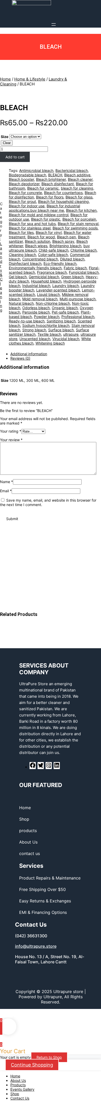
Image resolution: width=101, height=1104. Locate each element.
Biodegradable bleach (27, 175)
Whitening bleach (50, 343)
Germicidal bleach (44, 277)
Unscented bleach (34, 338)
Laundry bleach (65, 285)
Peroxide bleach (36, 312)
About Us (18, 1080)
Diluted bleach (72, 259)
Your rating (10, 431)
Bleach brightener (51, 179)
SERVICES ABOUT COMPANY (44, 669)
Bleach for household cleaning (63, 201)
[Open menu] (54, 24)
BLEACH (14, 107)
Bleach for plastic (45, 219)
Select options (46, 559)
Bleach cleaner (80, 179)
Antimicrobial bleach (36, 170)
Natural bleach (21, 303)
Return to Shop (49, 1057)
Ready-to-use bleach (27, 321)
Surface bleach (61, 330)
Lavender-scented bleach (58, 290)
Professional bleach (77, 316)
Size (4, 136)
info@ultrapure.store (35, 946)
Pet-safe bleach (65, 312)
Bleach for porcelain (79, 219)
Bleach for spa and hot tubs (32, 223)
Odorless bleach (36, 307)
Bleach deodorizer (24, 184)
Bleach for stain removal (78, 223)
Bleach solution (37, 241)
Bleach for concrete (25, 192)
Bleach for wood (41, 237)
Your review (11, 440)
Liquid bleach (48, 294)
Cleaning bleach (22, 254)
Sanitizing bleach (61, 321)
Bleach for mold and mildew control (38, 215)
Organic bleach (65, 307)
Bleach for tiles (21, 232)
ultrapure (70, 334)
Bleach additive (77, 175)
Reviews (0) (20, 358)
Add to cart (15, 157)
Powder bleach (46, 316)
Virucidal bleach (65, 338)
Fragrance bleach (52, 272)
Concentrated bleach (40, 259)
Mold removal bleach (39, 299)
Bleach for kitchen (81, 210)
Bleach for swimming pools (75, 228)
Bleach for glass (79, 197)
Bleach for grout (22, 201)
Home (5, 79)
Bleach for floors (49, 197)
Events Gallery (22, 1089)
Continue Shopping (32, 1065)
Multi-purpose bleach (78, 299)
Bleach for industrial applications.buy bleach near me (44, 208)
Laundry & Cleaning (1, 276)
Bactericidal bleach (71, 170)
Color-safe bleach (53, 254)
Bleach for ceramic (43, 188)
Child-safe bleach (53, 250)
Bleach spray (63, 241)
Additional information (28, 354)
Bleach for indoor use (27, 206)
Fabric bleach (75, 268)
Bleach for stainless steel (30, 228)
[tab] (55, 354)
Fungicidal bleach (84, 272)
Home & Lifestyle (29, 79)
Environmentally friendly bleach (35, 268)
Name (6, 481)
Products (18, 1085)
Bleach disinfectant (57, 184)
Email (6, 491)
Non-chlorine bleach (53, 303)
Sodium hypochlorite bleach (45, 325)
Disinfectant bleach (25, 263)
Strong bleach (34, 330)
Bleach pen (66, 237)
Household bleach (46, 281)
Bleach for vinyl (49, 232)
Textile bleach (49, 334)
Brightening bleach (65, 246)
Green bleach (72, 277)
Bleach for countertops (63, 192)
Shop (14, 1093)
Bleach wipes (36, 246)
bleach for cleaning (77, 188)
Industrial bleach (36, 285)
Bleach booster (21, 179)
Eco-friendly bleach (60, 263)
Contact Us (19, 1098)
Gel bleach (18, 277)
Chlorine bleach (83, 250)
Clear (7, 143)
